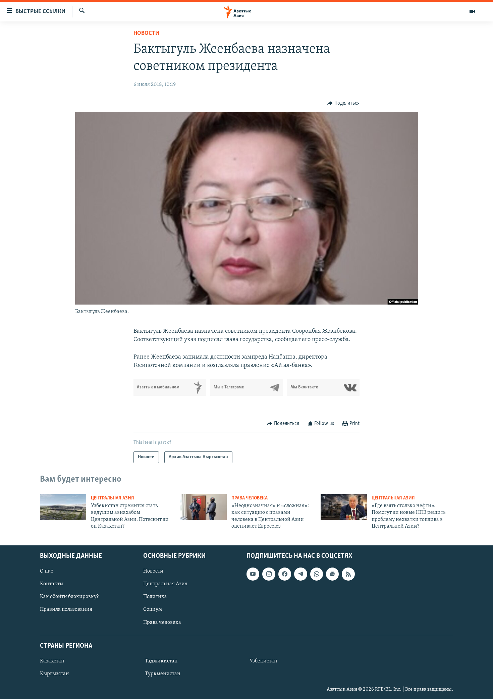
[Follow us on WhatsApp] (316, 574)
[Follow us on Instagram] (268, 574)
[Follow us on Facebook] (284, 574)
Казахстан (52, 660)
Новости (146, 34)
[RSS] (348, 574)
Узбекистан (263, 660)
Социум (152, 609)
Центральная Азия (112, 498)
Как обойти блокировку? (69, 596)
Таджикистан (161, 660)
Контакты (51, 584)
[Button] (343, 103)
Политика (155, 596)
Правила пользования (66, 609)
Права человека (249, 498)
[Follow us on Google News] (332, 574)
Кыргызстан (54, 674)
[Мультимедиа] (472, 11)
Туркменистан (162, 674)
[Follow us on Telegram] (300, 574)
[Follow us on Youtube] (252, 574)
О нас (46, 571)
